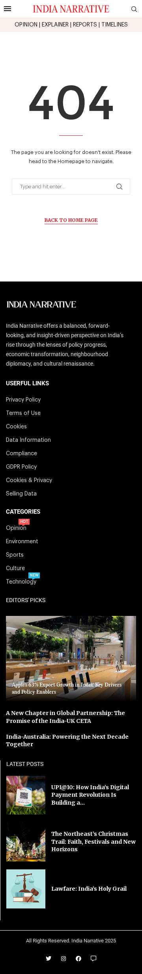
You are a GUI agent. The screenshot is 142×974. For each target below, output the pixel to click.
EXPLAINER (55, 25)
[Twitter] (48, 958)
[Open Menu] (7, 8)
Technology (21, 582)
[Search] (134, 9)
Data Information (28, 440)
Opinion (16, 528)
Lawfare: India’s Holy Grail (89, 888)
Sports (15, 555)
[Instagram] (63, 958)
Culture (15, 568)
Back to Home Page (71, 220)
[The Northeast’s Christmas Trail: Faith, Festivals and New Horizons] (25, 841)
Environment (22, 541)
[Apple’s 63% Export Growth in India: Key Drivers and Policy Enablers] (71, 659)
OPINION (26, 25)
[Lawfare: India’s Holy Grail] (25, 888)
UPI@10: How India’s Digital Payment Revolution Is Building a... (90, 795)
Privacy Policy (23, 400)
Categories (23, 512)
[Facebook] (78, 958)
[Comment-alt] (93, 958)
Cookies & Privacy (29, 480)
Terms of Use (23, 413)
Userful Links (27, 384)
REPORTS (85, 25)
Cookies (16, 427)
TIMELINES (114, 25)
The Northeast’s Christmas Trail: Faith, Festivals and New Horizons (93, 841)
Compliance (21, 453)
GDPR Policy (21, 467)
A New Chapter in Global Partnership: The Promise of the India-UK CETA (65, 716)
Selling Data (21, 494)
